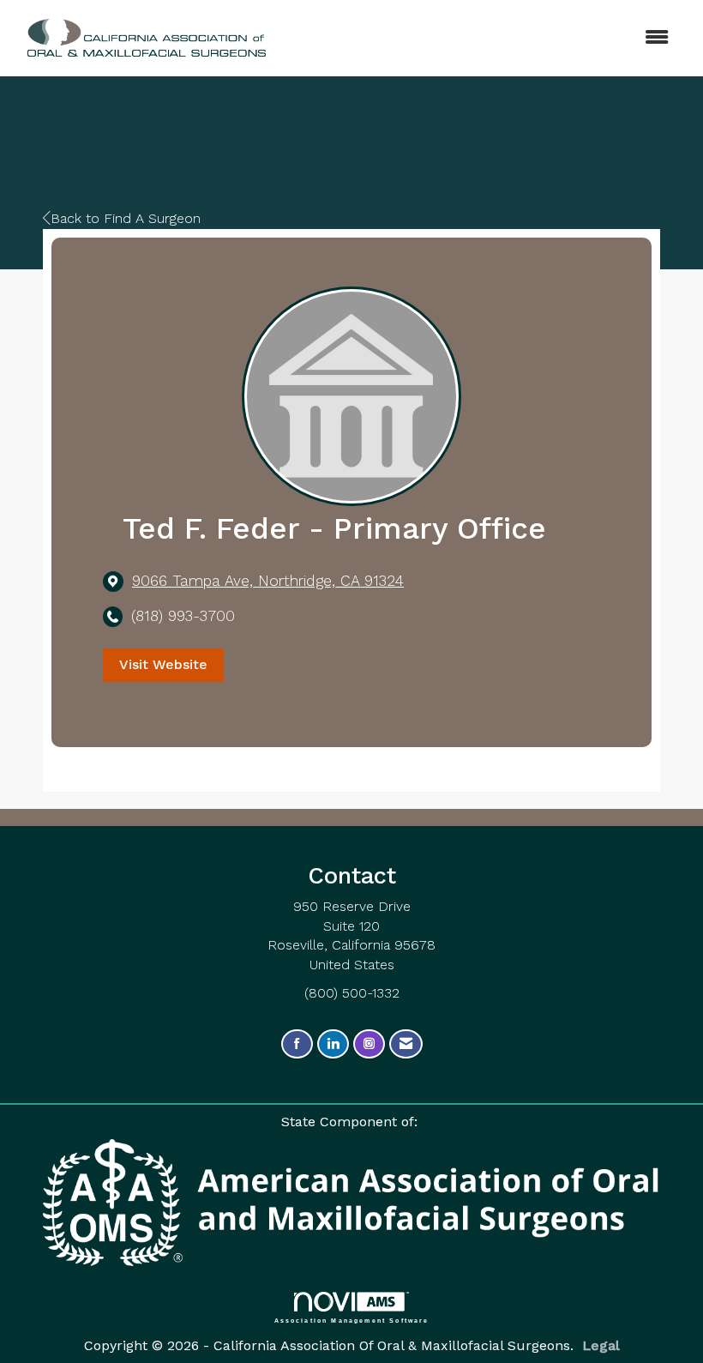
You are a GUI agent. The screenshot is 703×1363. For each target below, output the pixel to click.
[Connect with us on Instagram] (369, 1044)
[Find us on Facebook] (297, 1044)
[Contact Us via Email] (406, 1044)
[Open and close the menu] (460, 38)
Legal (601, 1345)
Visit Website (163, 664)
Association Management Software (352, 1320)
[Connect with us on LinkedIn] (333, 1044)
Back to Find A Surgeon (126, 218)
